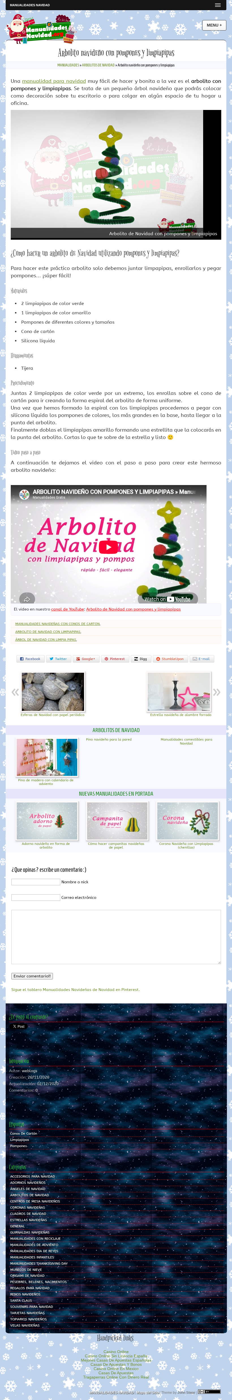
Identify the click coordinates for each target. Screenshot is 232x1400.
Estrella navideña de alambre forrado (180, 715)
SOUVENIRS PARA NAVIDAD (31, 1307)
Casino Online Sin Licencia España (116, 1356)
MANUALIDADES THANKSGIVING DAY (39, 1263)
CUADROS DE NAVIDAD (28, 1214)
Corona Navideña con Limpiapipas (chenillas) (186, 845)
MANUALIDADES (68, 65)
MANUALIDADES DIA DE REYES (34, 1251)
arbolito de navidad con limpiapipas (47, 632)
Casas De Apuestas (116, 1373)
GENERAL (17, 1226)
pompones (18, 1146)
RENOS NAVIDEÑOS (25, 1294)
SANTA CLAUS (21, 1300)
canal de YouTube (67, 609)
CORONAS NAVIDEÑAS (27, 1207)
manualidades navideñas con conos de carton (57, 624)
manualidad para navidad (54, 81)
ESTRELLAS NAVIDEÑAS (28, 1220)
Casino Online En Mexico (116, 1369)
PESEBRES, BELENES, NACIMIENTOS (38, 1282)
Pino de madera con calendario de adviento (46, 782)
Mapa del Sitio (147, 1393)
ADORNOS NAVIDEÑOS (28, 1183)
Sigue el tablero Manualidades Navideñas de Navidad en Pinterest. (75, 989)
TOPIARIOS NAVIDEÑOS (28, 1319)
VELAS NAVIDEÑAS (25, 1325)
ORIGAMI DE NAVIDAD (27, 1276)
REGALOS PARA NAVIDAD (30, 1288)
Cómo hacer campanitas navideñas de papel (116, 845)
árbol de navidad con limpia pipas (45, 640)
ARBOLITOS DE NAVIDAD (98, 65)
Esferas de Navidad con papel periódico (52, 715)
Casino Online (116, 1352)
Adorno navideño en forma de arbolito (46, 845)
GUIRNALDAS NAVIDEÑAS (30, 1232)
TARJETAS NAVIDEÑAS (27, 1313)
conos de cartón (23, 1133)
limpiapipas (19, 1140)
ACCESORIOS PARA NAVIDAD (32, 1176)
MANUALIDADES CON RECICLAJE (35, 1239)
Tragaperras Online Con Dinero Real (116, 1377)
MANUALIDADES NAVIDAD (30, 5)
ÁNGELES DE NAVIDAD (27, 1189)
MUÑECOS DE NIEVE (26, 1270)
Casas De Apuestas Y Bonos (116, 1364)
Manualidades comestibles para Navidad (186, 741)
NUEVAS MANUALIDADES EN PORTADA (116, 794)
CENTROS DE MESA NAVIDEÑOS (35, 1201)
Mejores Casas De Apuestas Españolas (116, 1360)
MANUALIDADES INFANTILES (32, 1257)
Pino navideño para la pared (109, 739)
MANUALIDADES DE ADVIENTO (34, 1245)
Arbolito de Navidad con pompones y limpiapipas (133, 609)
